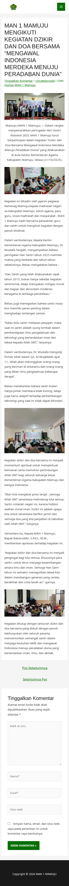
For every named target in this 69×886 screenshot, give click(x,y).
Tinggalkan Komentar (18, 81)
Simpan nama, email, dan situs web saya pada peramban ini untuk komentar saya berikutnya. (34, 828)
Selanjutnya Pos (35, 679)
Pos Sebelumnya (35, 668)
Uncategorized (45, 81)
